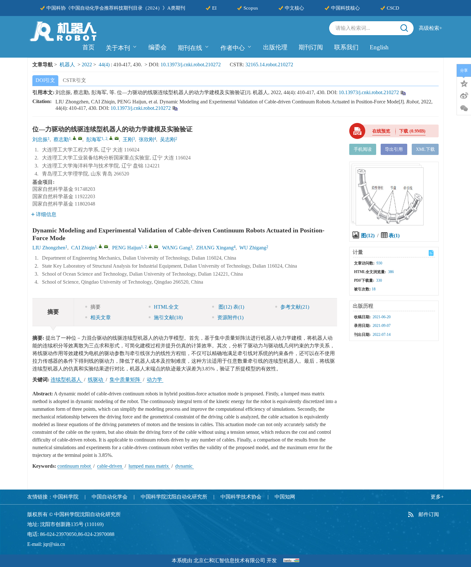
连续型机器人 (67, 379)
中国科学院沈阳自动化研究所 (174, 496)
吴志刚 (167, 139)
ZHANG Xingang (215, 247)
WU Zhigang (252, 247)
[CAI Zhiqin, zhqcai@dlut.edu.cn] (100, 246)
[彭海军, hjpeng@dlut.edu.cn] (110, 138)
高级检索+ (430, 28)
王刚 (128, 139)
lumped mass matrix (149, 466)
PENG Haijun (126, 247)
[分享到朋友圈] (464, 108)
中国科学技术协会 (240, 496)
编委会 (157, 47)
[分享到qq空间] (464, 83)
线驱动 (96, 379)
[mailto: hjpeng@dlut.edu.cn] (156, 246)
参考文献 (294, 307)
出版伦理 (275, 47)
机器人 (67, 64)
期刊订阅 (311, 47)
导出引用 (394, 149)
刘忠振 (40, 139)
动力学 (155, 379)
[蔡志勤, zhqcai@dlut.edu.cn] (74, 138)
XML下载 (425, 149)
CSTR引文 (74, 80)
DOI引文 (45, 80)
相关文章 (100, 317)
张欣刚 (146, 139)
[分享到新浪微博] (464, 96)
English (379, 47)
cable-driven (110, 466)
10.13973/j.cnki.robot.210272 (191, 64)
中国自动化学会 (110, 496)
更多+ (437, 496)
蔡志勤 (61, 139)
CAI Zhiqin (83, 247)
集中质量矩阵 (126, 379)
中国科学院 (65, 496)
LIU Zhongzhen (48, 247)
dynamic (184, 466)
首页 (88, 47)
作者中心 (232, 48)
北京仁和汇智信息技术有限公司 (229, 560)
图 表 (230, 307)
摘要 (95, 307)
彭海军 (94, 139)
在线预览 (381, 131)
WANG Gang (176, 247)
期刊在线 (190, 48)
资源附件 (230, 317)
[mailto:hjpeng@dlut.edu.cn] (116, 138)
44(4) (105, 64)
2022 (87, 64)
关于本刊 (118, 48)
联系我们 (346, 47)
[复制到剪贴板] (403, 92)
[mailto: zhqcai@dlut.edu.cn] (106, 246)
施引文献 (168, 317)
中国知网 (285, 496)
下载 (412, 131)
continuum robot (74, 466)
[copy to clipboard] (175, 107)
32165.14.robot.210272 (269, 64)
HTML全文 (166, 307)
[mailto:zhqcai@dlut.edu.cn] (80, 138)
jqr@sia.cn (54, 544)
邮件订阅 (428, 514)
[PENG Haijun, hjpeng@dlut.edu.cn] (150, 246)
